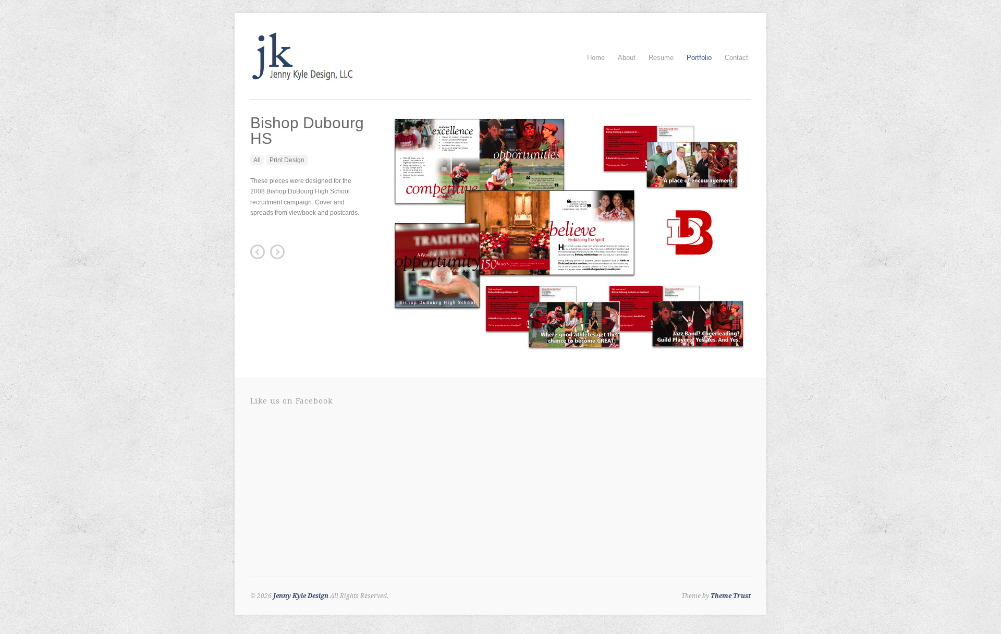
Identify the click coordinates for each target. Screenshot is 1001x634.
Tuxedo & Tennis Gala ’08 (277, 252)
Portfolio (699, 58)
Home (596, 58)
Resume (661, 58)
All (257, 160)
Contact (736, 58)
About (627, 58)
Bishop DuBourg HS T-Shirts (257, 252)
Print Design (287, 160)
